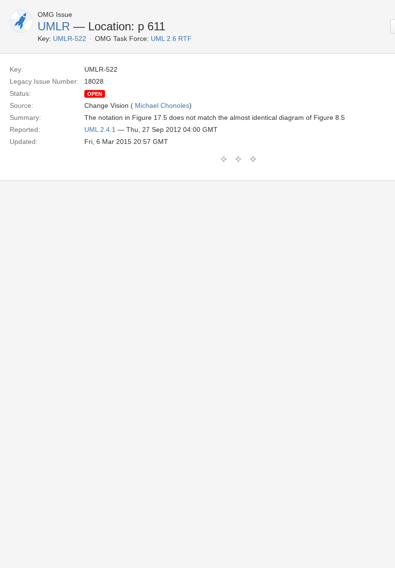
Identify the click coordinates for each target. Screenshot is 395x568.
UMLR (54, 26)
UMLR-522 (69, 38)
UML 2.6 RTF (171, 38)
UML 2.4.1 (100, 129)
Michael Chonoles (162, 105)
